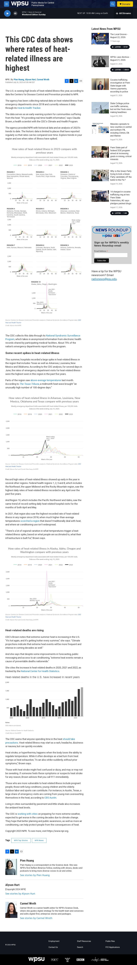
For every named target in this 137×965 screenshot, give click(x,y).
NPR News (39, 840)
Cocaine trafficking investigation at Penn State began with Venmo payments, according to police (120, 86)
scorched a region (30, 521)
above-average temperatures (45, 380)
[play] (7, 13)
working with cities (28, 813)
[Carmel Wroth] (11, 910)
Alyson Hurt (30, 79)
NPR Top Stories (21, 840)
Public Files (110, 941)
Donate (126, 4)
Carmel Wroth (43, 79)
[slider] (19, 13)
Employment (54, 941)
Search (80, 947)
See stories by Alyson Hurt (20, 893)
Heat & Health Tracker (28, 108)
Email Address (101, 251)
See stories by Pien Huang (35, 875)
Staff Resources (84, 941)
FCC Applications (113, 947)
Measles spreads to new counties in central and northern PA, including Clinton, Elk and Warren (121, 130)
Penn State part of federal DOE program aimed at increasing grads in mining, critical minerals (121, 153)
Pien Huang (19, 79)
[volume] (15, 13)
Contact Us (53, 947)
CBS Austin (50, 797)
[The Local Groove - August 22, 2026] (100, 38)
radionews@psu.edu (104, 279)
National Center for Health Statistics (40, 671)
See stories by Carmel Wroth (36, 918)
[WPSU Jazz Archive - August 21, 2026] (100, 61)
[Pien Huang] (11, 867)
